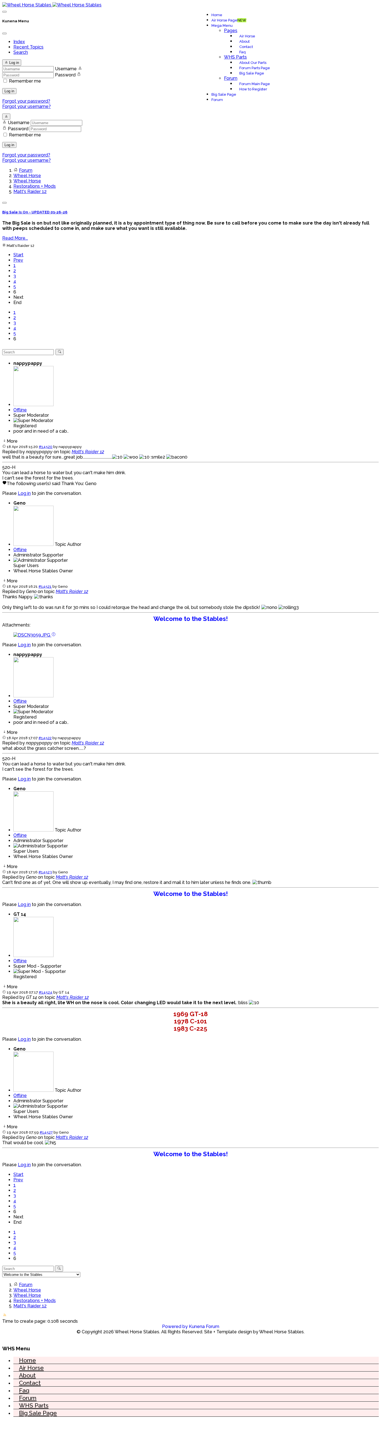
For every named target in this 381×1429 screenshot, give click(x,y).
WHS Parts (235, 57)
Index (19, 41)
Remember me (25, 81)
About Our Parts (252, 63)
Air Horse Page (228, 20)
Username (66, 68)
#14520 (45, 446)
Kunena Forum (204, 1326)
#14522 (45, 738)
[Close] (4, 33)
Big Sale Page (251, 73)
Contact (246, 47)
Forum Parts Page (254, 68)
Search (20, 52)
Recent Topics (28, 47)
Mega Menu (222, 25)
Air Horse (247, 36)
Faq (242, 52)
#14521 (45, 586)
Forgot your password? (26, 101)
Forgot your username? (26, 106)
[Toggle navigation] (4, 12)
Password (65, 75)
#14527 (46, 1132)
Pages (230, 30)
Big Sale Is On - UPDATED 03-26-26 (34, 212)
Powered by (175, 1326)
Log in (9, 91)
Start (18, 254)
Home (216, 15)
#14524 (45, 992)
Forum (230, 78)
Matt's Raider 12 (88, 451)
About (244, 41)
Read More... (15, 238)
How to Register (253, 89)
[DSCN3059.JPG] (32, 635)
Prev (18, 260)
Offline (20, 410)
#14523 (45, 872)
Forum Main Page (254, 84)
